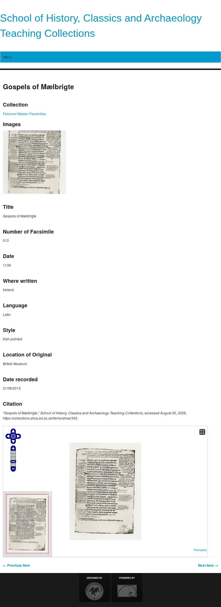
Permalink (200, 550)
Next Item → (208, 565)
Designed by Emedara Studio (94, 587)
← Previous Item (16, 565)
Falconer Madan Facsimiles (24, 113)
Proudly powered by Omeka (126, 587)
